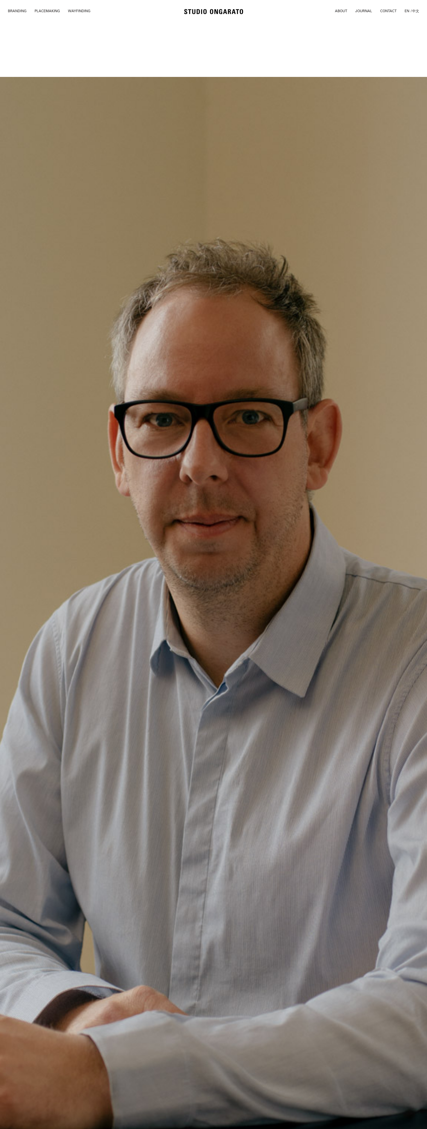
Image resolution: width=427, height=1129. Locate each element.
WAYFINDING (79, 10)
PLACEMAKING (47, 10)
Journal (363, 10)
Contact (388, 10)
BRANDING (17, 10)
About (341, 10)
